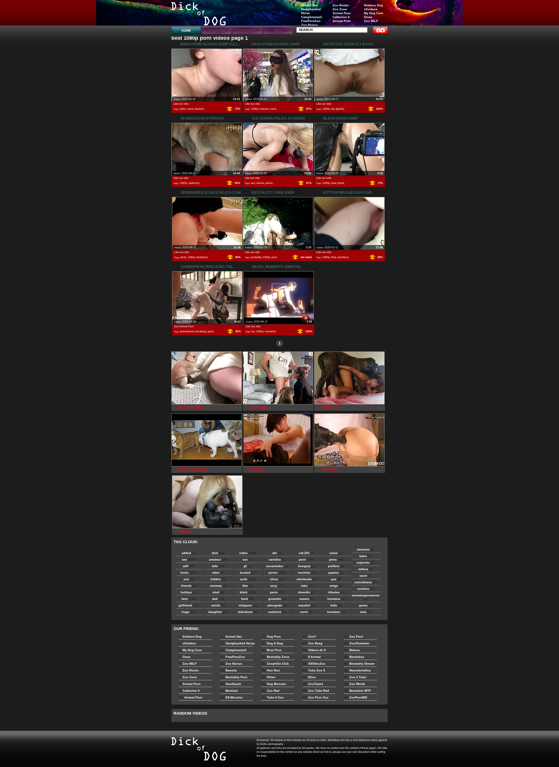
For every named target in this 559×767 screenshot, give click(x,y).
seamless (343, 257)
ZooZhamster (356, 643)
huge (189, 612)
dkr (277, 553)
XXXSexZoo (314, 663)
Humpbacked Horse (311, 11)
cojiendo (365, 562)
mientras (365, 549)
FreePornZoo (311, 21)
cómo (336, 553)
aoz (253, 183)
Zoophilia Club (275, 663)
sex (188, 559)
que (336, 579)
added (189, 553)
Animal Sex (309, 5)
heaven (199, 108)
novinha (306, 572)
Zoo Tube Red (316, 690)
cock (247, 579)
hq (253, 331)
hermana (336, 599)
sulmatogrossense (366, 597)
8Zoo (309, 677)
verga (336, 585)
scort (365, 575)
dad (218, 599)
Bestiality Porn (233, 677)
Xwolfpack (230, 684)
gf (248, 566)
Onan (368, 17)
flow (333, 257)
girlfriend (189, 605)
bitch (248, 592)
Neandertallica (357, 670)
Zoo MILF (371, 21)
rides (218, 572)
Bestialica (354, 657)
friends (188, 585)
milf (189, 566)
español (306, 605)
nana (190, 108)
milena (365, 569)
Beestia (228, 670)
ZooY (309, 636)
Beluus (352, 650)
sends (218, 605)
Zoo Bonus (309, 25)
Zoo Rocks (341, 5)
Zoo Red (270, 690)
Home (186, 30)
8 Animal (312, 657)
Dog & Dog (272, 643)
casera (306, 599)
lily (332, 108)
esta (365, 612)
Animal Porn (342, 13)
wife (218, 566)
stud (218, 592)
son (188, 579)
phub (183, 257)
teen (188, 599)
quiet (210, 331)
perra (336, 559)
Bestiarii (229, 690)
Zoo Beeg (313, 643)
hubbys (189, 592)
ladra (365, 556)
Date (278, 30)
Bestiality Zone (275, 657)
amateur (218, 559)
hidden (218, 579)
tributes (336, 592)
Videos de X (314, 650)
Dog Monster (273, 684)
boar (333, 183)
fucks (188, 572)
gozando (277, 599)
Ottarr (268, 677)
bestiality (256, 257)
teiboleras (247, 612)
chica (277, 579)
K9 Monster (231, 697)
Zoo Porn (353, 636)
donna (260, 183)
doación (306, 592)
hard (247, 599)
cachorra (277, 612)
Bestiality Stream (359, 663)
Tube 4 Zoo (272, 697)
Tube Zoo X (314, 670)
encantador (277, 566)
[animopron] (187, 331)
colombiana (365, 582)
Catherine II (341, 17)
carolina (277, 559)
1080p (255, 108)
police (269, 183)
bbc (247, 585)
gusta (365, 605)
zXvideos (371, 9)
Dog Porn (271, 636)
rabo (306, 585)
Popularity (247, 30)
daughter (218, 612)
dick (218, 553)
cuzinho (365, 588)
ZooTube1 (313, 684)
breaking (201, 331)
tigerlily (340, 108)
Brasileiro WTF (357, 690)
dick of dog (199, 13)
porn (274, 257)
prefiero (336, 566)
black (341, 183)
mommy (218, 585)
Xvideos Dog (373, 5)
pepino (336, 572)
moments (270, 331)
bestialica (202, 257)
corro (306, 612)
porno (277, 572)
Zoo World (354, 684)
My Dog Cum (373, 13)
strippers (248, 605)
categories (216, 30)
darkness (193, 183)
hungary (306, 566)
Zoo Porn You (315, 697)
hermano (336, 612)
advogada (277, 605)
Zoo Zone (340, 9)
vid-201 (306, 553)
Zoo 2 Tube (355, 677)
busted (247, 572)
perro (277, 592)
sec (248, 559)
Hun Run (270, 670)
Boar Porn (271, 650)
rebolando (307, 579)
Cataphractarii (311, 17)
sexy (277, 585)
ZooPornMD (355, 697)
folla (336, 605)
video (182, 108)
